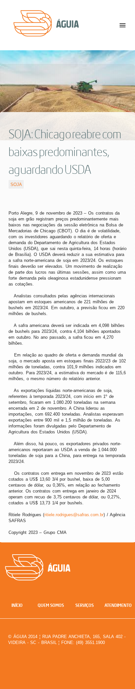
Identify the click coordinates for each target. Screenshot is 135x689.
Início (17, 605)
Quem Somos (51, 605)
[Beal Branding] (114, 656)
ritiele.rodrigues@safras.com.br (74, 514)
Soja (16, 184)
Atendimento (118, 605)
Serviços (84, 605)
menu (122, 25)
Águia (61, 29)
